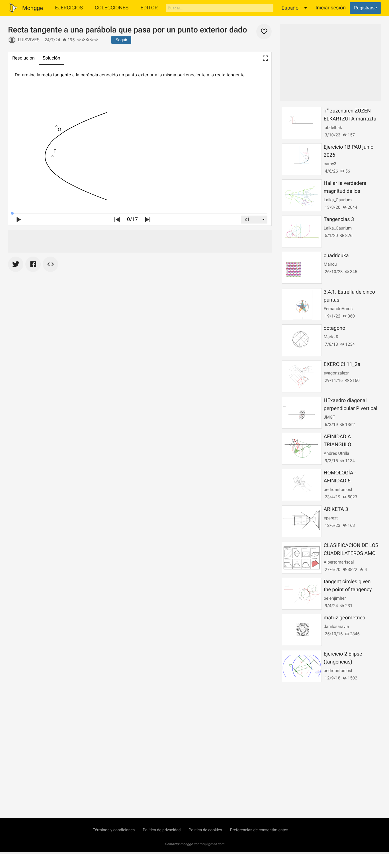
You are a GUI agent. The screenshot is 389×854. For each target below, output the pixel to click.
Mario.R (331, 336)
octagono (334, 328)
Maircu (330, 264)
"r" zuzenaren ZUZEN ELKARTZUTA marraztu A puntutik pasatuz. (350, 119)
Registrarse (365, 7)
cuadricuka (336, 256)
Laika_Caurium (338, 199)
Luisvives (29, 39)
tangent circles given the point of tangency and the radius (348, 590)
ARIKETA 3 (336, 509)
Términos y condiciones (114, 830)
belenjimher (335, 598)
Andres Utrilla (336, 453)
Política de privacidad (162, 830)
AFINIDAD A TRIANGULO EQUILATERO (338, 445)
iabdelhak (333, 127)
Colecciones (112, 8)
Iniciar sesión (331, 8)
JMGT (329, 417)
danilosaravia (336, 626)
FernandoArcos (338, 308)
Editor (149, 8)
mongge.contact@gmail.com (202, 844)
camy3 (330, 163)
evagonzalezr (336, 373)
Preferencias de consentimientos (259, 830)
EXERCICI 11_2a (342, 364)
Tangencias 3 (339, 219)
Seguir (121, 39)
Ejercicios (69, 8)
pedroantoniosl (338, 489)
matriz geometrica (344, 618)
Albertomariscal (339, 562)
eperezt (331, 518)
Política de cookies (205, 830)
